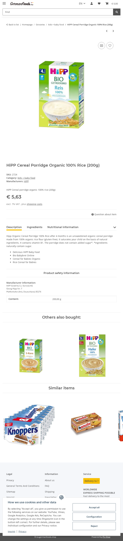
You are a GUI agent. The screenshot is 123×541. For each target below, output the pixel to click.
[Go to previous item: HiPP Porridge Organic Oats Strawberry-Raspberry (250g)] (106, 30)
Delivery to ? (91, 480)
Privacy (22, 531)
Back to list (14, 24)
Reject (94, 526)
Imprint (11, 531)
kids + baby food (26, 177)
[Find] (116, 12)
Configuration (94, 516)
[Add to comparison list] (101, 45)
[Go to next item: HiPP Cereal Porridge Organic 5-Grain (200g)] (113, 30)
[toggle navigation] (4, 2)
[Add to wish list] (109, 45)
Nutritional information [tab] (62, 227)
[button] (91, 3)
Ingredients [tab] (34, 227)
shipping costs (34, 204)
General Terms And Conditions (22, 485)
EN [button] (80, 3)
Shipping (49, 491)
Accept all (94, 507)
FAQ (47, 485)
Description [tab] (14, 227)
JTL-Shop (106, 537)
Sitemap (10, 491)
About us (49, 480)
